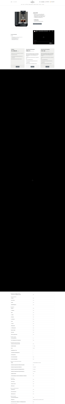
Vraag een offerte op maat (37, 23)
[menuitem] (47, 1)
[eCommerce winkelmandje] (40, 2)
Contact (17, 66)
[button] (11, 2)
